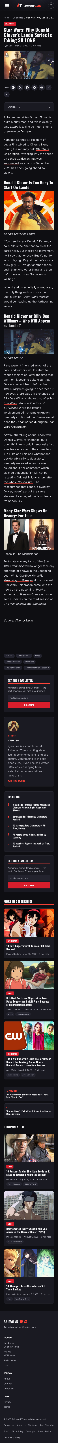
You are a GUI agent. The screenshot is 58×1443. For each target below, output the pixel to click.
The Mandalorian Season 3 (37, 668)
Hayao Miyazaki (23, 1014)
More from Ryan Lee (17, 780)
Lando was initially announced (32, 287)
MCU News (9, 1355)
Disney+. (26, 131)
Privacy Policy (44, 1431)
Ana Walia (11, 1070)
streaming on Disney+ (18, 580)
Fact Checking (47, 1425)
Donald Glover (24, 656)
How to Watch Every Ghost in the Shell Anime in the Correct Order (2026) (27, 1230)
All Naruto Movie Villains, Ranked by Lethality (29, 836)
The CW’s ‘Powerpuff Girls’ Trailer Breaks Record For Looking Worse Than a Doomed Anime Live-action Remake (28, 1062)
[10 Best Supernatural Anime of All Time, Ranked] (29, 923)
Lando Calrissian (13, 662)
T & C (6, 1431)
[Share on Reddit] (34, 87)
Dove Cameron (28, 1075)
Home (6, 17)
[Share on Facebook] (27, 87)
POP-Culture (10, 1360)
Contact (8, 1383)
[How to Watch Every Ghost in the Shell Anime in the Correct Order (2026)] (29, 1205)
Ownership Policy (12, 1437)
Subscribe (29, 705)
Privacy (7, 1402)
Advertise (8, 1388)
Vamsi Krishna (13, 1009)
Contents (14, 106)
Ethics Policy (17, 1431)
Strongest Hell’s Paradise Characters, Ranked (30, 818)
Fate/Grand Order (22, 1299)
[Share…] (7, 94)
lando (37, 656)
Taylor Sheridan (14, 1184)
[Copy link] (49, 87)
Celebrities (18, 17)
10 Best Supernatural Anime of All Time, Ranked (28, 947)
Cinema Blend (39, 144)
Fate (9, 1299)
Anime (10, 993)
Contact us (9, 1425)
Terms (7, 1406)
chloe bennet (13, 1075)
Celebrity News (11, 1346)
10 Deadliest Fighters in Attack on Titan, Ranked (31, 845)
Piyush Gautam (13, 954)
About (7, 1378)
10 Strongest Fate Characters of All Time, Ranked (29, 827)
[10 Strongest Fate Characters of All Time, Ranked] (29, 1263)
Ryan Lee (8, 45)
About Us (21, 1425)
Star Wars (10, 403)
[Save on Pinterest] (13, 87)
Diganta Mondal (13, 1237)
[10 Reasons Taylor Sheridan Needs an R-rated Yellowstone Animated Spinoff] (29, 1148)
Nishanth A (11, 1179)
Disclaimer (33, 1425)
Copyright (30, 1431)
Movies (7, 1351)
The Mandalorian (13, 668)
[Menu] (7, 5)
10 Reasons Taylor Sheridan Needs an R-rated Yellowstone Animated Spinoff (28, 1172)
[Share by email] (42, 87)
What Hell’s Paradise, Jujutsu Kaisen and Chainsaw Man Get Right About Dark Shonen (31, 807)
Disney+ (9, 656)
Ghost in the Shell (15, 1241)
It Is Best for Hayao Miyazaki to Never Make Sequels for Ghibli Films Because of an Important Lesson (27, 1001)
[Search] (51, 5)
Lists (10, 1166)
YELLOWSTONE (30, 1184)
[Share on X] (20, 87)
